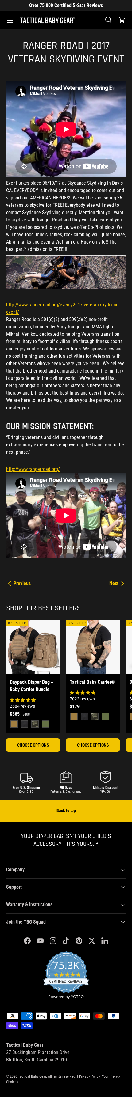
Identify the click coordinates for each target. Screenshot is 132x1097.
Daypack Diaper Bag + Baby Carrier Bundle (31, 685)
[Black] (24, 724)
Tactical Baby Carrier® (92, 682)
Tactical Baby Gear (32, 1076)
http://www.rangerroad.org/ (33, 469)
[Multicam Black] (35, 724)
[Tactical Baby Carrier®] (93, 647)
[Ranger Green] (45, 724)
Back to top (66, 810)
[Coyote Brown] (14, 724)
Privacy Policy (89, 1076)
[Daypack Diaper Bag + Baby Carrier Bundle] (33, 647)
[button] (122, 20)
